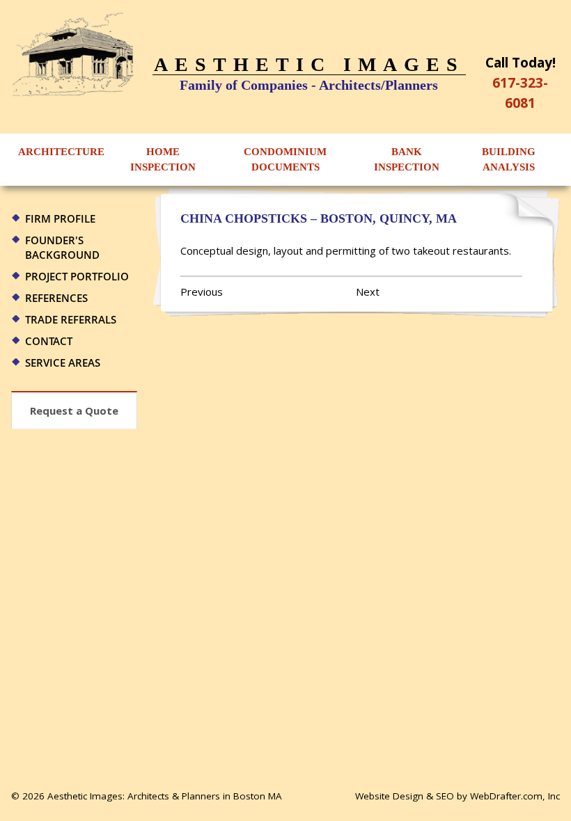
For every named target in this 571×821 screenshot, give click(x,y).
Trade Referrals (70, 319)
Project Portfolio (77, 276)
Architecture (61, 151)
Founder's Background (62, 247)
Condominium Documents (285, 159)
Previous (201, 291)
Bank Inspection (406, 159)
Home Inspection (163, 159)
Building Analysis (508, 159)
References (56, 298)
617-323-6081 (520, 92)
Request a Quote (74, 410)
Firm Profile (60, 218)
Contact (48, 341)
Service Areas (62, 362)
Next (368, 291)
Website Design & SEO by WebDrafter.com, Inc (457, 796)
